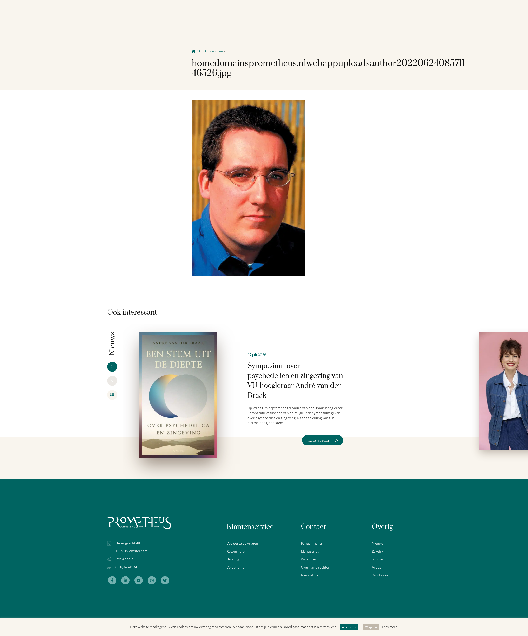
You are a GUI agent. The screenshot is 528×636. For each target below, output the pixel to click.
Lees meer (389, 627)
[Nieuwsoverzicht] (112, 395)
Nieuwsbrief (310, 575)
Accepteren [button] (349, 627)
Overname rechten (315, 567)
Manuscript (310, 551)
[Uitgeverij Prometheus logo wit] (139, 523)
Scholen (378, 559)
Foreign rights (312, 543)
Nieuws (377, 543)
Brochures (380, 575)
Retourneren (237, 551)
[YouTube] (138, 580)
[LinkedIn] (125, 580)
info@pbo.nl (125, 559)
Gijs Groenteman (211, 51)
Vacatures (309, 559)
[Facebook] (112, 580)
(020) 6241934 (126, 567)
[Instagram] (152, 580)
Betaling (233, 559)
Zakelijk (377, 551)
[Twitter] (165, 580)
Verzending (235, 567)
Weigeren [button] (371, 627)
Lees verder (323, 440)
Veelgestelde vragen (242, 543)
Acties (376, 567)
